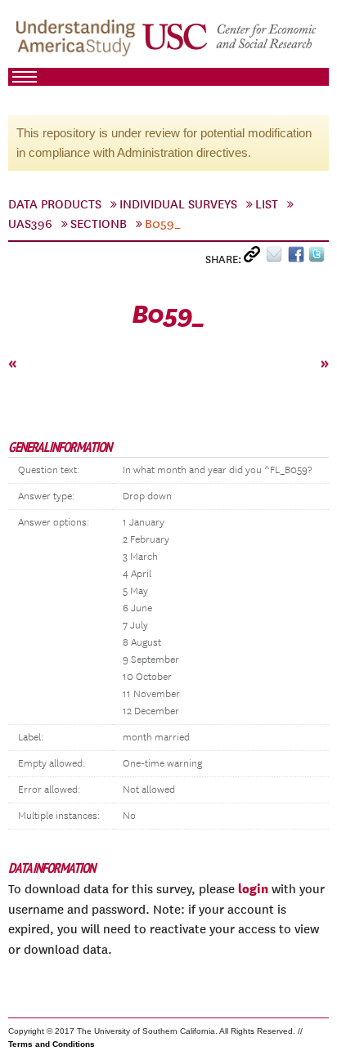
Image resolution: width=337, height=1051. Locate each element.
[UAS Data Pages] (78, 42)
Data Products (54, 204)
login (253, 888)
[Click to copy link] (255, 258)
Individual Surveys (178, 204)
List (266, 204)
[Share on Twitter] (318, 258)
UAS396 (30, 224)
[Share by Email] (277, 258)
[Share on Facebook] (298, 258)
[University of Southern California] (230, 42)
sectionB (98, 224)
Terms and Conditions (51, 1044)
